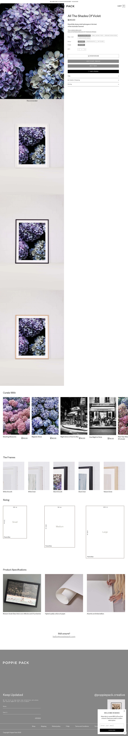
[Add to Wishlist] (28, 399)
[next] (123, 393)
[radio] (84, 36)
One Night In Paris (95, 437)
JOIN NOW (38, 718)
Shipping (43, 726)
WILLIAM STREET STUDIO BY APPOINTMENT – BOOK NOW (64, 1)
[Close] (124, 711)
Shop (33, 726)
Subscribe (112, 730)
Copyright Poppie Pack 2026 (12, 732)
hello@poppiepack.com (64, 637)
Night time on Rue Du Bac (69, 437)
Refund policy (56, 726)
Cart (120, 6)
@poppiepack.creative (109, 694)
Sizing (70, 84)
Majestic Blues (37, 437)
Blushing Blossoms (9, 437)
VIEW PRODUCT (16, 441)
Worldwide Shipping (74, 80)
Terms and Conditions (82, 726)
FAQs (69, 76)
